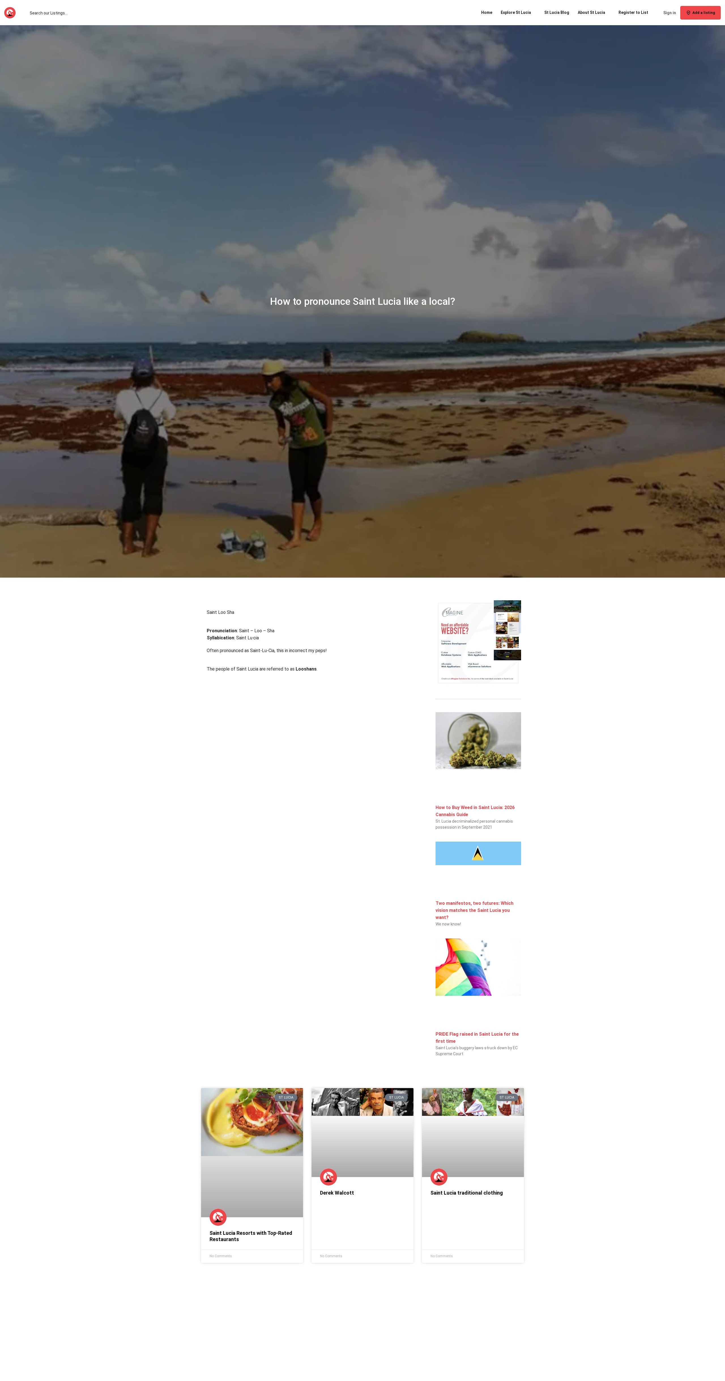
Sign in (669, 12)
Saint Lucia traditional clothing (466, 1193)
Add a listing (703, 12)
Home (486, 12)
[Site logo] (10, 12)
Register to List (633, 12)
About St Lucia (591, 12)
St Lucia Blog (556, 12)
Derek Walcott (337, 1193)
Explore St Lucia (516, 12)
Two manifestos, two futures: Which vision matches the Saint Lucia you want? (474, 910)
